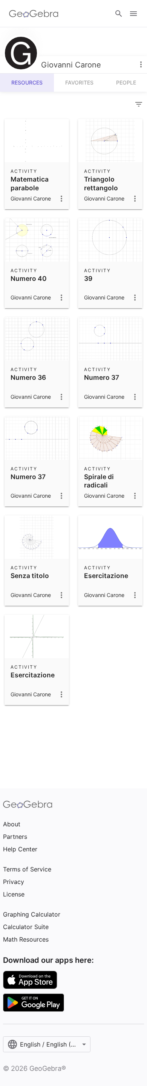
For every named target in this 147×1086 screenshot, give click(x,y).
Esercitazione (106, 576)
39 (88, 278)
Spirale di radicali (99, 481)
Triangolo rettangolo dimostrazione (107, 187)
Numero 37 (101, 377)
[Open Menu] (133, 13)
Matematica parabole (30, 183)
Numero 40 (29, 278)
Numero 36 (28, 377)
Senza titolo (30, 576)
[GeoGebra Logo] (33, 13)
